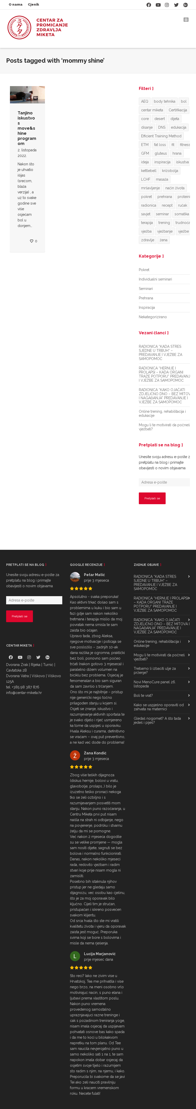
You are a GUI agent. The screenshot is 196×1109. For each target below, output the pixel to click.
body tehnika (164, 101)
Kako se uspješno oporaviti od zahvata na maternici (159, 707)
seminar (162, 214)
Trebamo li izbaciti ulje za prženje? (155, 670)
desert (159, 119)
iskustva (182, 162)
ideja (145, 162)
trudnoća (183, 223)
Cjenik (33, 4)
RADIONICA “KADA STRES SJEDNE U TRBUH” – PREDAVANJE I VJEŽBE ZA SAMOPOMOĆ (160, 352)
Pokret (144, 270)
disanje (147, 127)
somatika (182, 214)
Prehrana (146, 298)
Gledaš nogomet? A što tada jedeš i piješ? (157, 720)
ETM (145, 145)
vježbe (183, 231)
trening (164, 223)
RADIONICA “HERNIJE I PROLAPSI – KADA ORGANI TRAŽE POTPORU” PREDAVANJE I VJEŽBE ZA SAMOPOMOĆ (165, 374)
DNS (161, 127)
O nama (15, 4)
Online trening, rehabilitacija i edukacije (162, 413)
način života (175, 188)
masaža (162, 179)
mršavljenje (150, 188)
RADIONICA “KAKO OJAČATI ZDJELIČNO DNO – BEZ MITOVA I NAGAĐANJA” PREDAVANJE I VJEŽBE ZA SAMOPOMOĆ (166, 396)
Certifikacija (178, 110)
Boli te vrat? (143, 695)
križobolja (170, 171)
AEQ (144, 101)
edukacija (178, 127)
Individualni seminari (155, 279)
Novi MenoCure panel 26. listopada (155, 684)
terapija (147, 223)
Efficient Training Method (161, 136)
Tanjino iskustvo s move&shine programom (27, 128)
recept (167, 205)
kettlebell (148, 171)
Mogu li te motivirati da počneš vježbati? (164, 427)
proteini (184, 197)
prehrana (164, 197)
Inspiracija (147, 307)
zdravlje (147, 240)
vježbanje (165, 231)
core (145, 119)
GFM (145, 153)
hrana (177, 153)
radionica (148, 205)
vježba (146, 231)
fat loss (160, 145)
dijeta (174, 119)
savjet (145, 214)
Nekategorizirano (153, 317)
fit (173, 145)
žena (163, 240)
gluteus (161, 153)
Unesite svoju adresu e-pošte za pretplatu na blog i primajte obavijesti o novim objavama (165, 462)
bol (184, 101)
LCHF (145, 179)
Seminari (146, 289)
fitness (185, 145)
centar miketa (152, 110)
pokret (146, 197)
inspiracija (162, 162)
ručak (182, 205)
